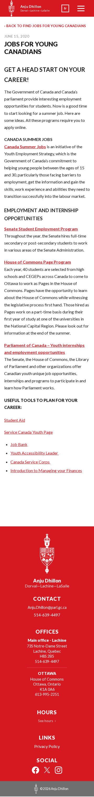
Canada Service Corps (30, 461)
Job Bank (18, 444)
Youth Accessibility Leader (34, 452)
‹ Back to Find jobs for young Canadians (45, 26)
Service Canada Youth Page (28, 432)
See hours (45, 721)
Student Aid (14, 420)
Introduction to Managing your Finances (46, 470)
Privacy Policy (47, 746)
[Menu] (81, 8)
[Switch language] (65, 8)
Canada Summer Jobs (25, 146)
